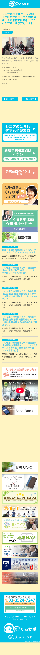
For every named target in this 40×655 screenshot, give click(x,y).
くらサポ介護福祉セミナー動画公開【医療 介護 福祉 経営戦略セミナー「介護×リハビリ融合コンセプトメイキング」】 (19, 295)
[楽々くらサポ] (19, 6)
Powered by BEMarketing (32, 641)
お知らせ (7, 32)
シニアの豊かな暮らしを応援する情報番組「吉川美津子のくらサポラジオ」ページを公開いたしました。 (20, 60)
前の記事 (10, 98)
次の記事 (30, 98)
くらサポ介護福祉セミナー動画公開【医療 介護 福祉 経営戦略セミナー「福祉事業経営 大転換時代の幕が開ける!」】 (19, 321)
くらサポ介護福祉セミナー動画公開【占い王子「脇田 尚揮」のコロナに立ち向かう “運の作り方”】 (19, 270)
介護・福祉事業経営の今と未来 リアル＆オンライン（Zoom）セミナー (20, 251)
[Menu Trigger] (35, 4)
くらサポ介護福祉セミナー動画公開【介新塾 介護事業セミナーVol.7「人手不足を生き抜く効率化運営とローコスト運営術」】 (20, 347)
